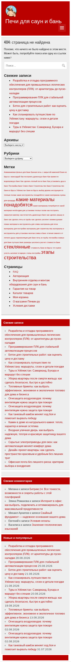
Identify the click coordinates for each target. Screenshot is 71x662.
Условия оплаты (40, 520)
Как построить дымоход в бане (34, 176)
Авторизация (21, 276)
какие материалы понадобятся (29, 202)
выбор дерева (45, 190)
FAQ (15, 271)
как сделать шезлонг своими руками (47, 219)
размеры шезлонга (32, 242)
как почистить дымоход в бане (33, 215)
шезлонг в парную (18, 253)
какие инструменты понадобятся (30, 195)
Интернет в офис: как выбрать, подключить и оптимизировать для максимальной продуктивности (34, 505)
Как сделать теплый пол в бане (33, 181)
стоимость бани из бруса (41, 248)
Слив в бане (28, 186)
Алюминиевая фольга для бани (17, 172)
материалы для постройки (15, 228)
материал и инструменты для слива (25, 224)
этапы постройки (33, 253)
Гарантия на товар (24, 288)
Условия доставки (24, 305)
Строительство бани (42, 186)
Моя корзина (20, 297)
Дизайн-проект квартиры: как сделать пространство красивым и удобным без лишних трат (34, 454)
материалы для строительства (39, 228)
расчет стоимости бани (50, 242)
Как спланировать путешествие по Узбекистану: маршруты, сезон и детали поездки (33, 118)
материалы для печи (49, 224)
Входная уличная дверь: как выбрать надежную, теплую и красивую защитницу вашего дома (35, 434)
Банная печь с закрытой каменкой (45, 172)
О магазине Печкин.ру (26, 301)
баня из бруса (32, 190)
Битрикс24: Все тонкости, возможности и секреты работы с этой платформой (33, 493)
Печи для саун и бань (33, 20)
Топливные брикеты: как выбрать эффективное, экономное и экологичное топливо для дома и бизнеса (35, 390)
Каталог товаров (23, 293)
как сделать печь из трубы (20, 219)
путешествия (17, 242)
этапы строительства (29, 254)
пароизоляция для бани (26, 238)
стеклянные (17, 247)
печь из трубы (42, 238)
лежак (6, 224)
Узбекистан (21, 190)
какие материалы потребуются (46, 206)
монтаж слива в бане (37, 233)
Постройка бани (15, 186)
